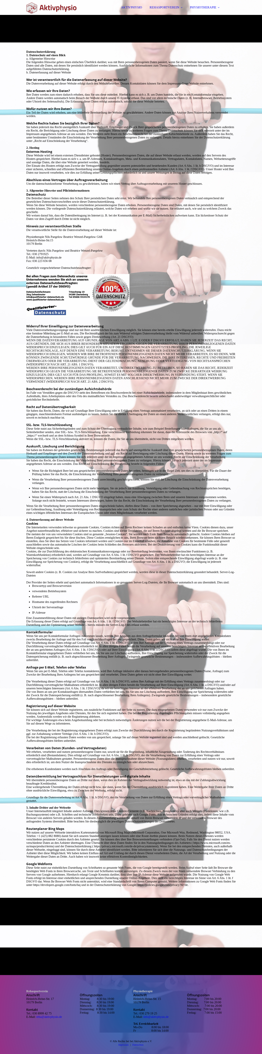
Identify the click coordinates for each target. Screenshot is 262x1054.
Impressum (123, 1044)
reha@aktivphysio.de (49, 1016)
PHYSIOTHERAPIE (203, 7)
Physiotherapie (143, 991)
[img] (59, 13)
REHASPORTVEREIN (164, 7)
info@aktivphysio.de (156, 1016)
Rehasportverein (37, 991)
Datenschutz (137, 1044)
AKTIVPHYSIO (131, 7)
